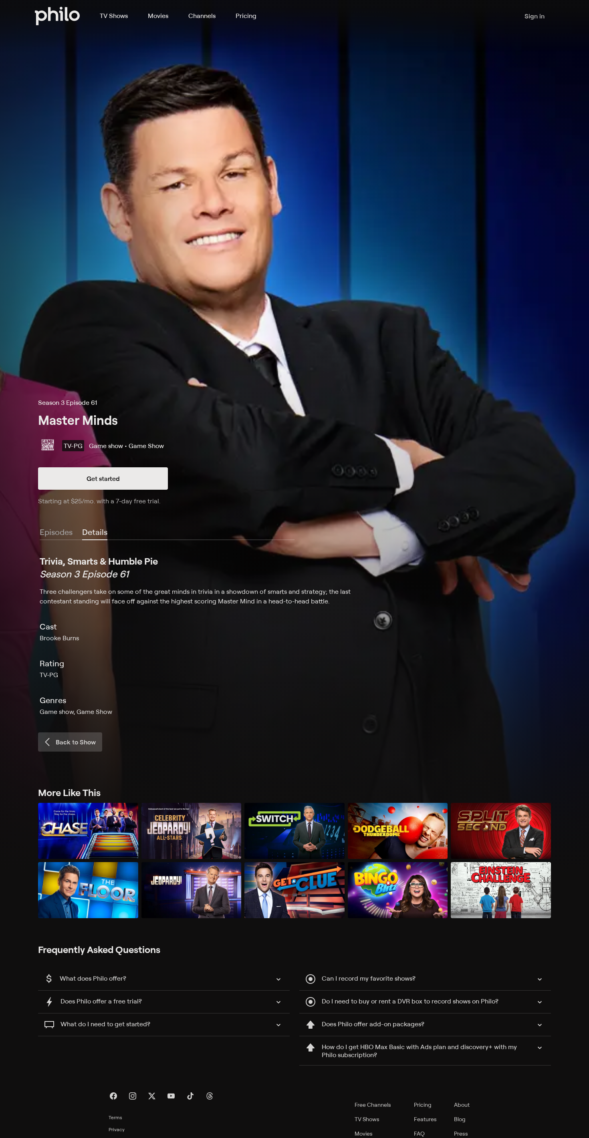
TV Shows (114, 16)
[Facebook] (113, 1096)
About (462, 1104)
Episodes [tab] (56, 532)
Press (461, 1133)
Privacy (117, 1129)
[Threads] (209, 1096)
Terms (115, 1117)
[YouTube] (171, 1096)
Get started (103, 479)
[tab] (94, 532)
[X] (152, 1096)
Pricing (246, 16)
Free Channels (373, 1104)
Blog (460, 1119)
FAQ (419, 1133)
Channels (202, 16)
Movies (158, 16)
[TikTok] (190, 1096)
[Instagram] (132, 1096)
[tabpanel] (294, 635)
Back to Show (76, 742)
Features (425, 1119)
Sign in (534, 16)
